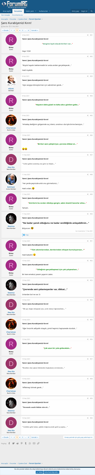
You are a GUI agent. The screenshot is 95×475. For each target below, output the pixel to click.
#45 (91, 115)
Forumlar (18, 11)
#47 (91, 155)
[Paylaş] (87, 35)
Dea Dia (5, 26)
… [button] (25, 30)
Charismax (11, 128)
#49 (91, 194)
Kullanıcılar (43, 11)
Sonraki (34, 30)
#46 (91, 135)
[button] (35, 11)
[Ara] (91, 11)
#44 (91, 96)
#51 (91, 241)
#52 (91, 261)
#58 (91, 379)
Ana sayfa (7, 11)
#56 (91, 339)
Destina (11, 226)
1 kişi (26, 235)
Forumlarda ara (17, 15)
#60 (91, 418)
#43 (91, 76)
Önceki (6, 30)
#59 (91, 398)
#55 (91, 320)
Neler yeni (30, 11)
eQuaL (11, 88)
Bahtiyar (11, 187)
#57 (91, 359)
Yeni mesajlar (5, 15)
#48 (91, 174)
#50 (91, 214)
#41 (91, 35)
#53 (91, 280)
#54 (91, 300)
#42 (91, 56)
